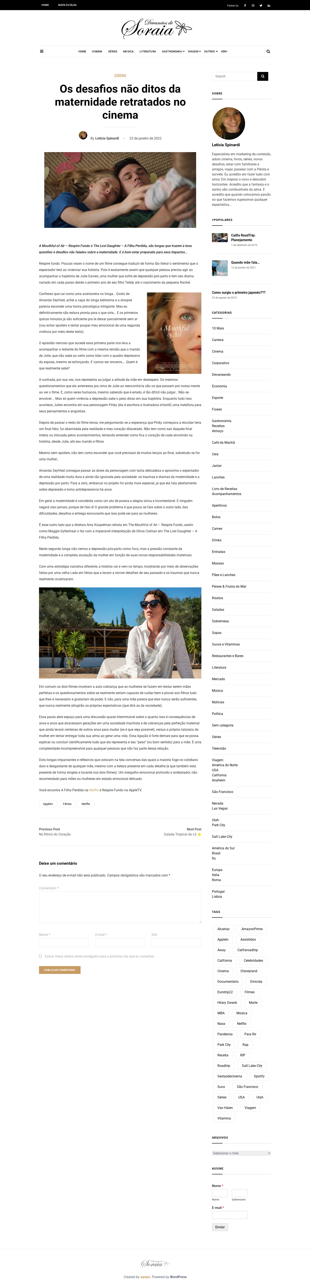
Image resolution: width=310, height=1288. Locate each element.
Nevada (217, 803)
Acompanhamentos (226, 494)
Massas (218, 563)
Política (217, 714)
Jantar (217, 466)
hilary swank (227, 1003)
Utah (215, 820)
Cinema (120, 75)
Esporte (217, 398)
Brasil (216, 853)
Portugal (218, 892)
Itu (214, 858)
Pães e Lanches (223, 575)
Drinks (216, 540)
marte (253, 1003)
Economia (219, 386)
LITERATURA (148, 51)
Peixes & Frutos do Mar (229, 586)
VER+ (224, 51)
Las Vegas (220, 808)
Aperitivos (219, 505)
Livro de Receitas (224, 489)
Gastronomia (221, 421)
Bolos (216, 517)
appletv (48, 804)
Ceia (215, 454)
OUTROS (209, 51)
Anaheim (218, 780)
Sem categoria (222, 725)
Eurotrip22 (225, 992)
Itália (215, 875)
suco (221, 1087)
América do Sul (223, 848)
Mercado (218, 679)
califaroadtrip (247, 950)
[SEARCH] (262, 76)
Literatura (219, 667)
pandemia (225, 1034)
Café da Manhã (223, 443)
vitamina (224, 1118)
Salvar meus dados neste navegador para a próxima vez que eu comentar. (100, 956)
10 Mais (218, 328)
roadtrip (223, 1066)
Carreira (218, 340)
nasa (221, 1024)
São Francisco (222, 792)
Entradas (218, 552)
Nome (44, 935)
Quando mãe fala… (245, 262)
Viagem (217, 760)
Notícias (218, 702)
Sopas (216, 633)
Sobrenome (238, 1199)
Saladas (218, 610)
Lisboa (217, 897)
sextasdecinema (229, 1076)
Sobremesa (220, 621)
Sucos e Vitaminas (226, 644)
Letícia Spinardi (107, 138)
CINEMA (97, 51)
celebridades (253, 961)
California (219, 775)
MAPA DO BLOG (67, 5)
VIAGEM (193, 51)
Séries (216, 737)
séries (221, 1097)
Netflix (94, 790)
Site (154, 935)
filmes (67, 804)
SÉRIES (112, 51)
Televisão (219, 748)
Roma (216, 880)
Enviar (220, 1227)
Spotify (259, 1076)
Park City (218, 825)
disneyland (249, 971)
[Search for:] (234, 76)
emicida (256, 982)
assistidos (248, 939)
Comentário (49, 888)
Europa (217, 870)
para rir (250, 1034)
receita (222, 1055)
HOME (45, 5)
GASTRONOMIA (172, 51)
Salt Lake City (222, 837)
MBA (221, 1013)
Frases (217, 409)
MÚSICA (128, 51)
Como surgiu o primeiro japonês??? (239, 293)
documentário (228, 982)
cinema (223, 971)
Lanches (218, 477)
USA (215, 770)
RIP (242, 1055)
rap (245, 1045)
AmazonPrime (252, 929)
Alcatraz (223, 929)
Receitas (218, 426)
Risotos (217, 598)
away (221, 950)
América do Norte (225, 765)
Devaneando (221, 375)
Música (217, 691)
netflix (86, 804)
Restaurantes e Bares (227, 656)
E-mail (101, 935)
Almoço (217, 431)
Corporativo (220, 363)
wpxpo (145, 1277)
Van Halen (225, 1108)
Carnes (217, 529)
